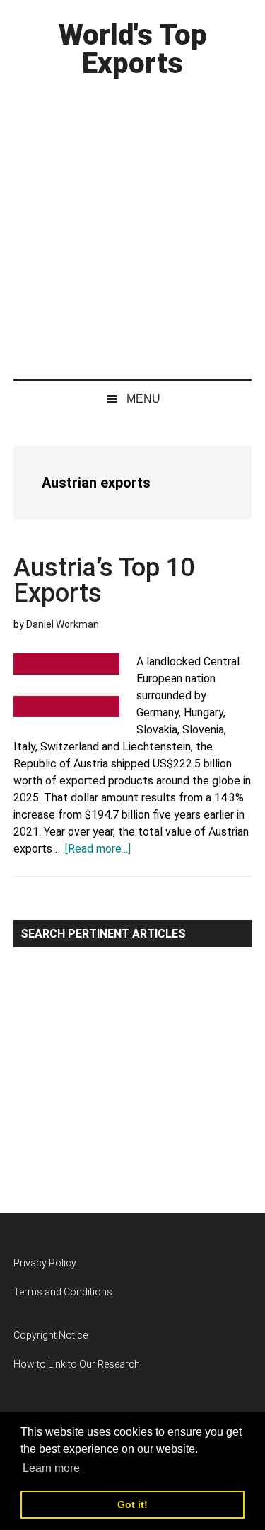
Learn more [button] (51, 1468)
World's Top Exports (133, 49)
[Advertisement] (132, 225)
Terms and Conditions (62, 1292)
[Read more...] (98, 848)
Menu (143, 399)
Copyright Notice (50, 1335)
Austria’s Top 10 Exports (103, 580)
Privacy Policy (44, 1263)
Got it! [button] (132, 1504)
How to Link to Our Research (76, 1364)
